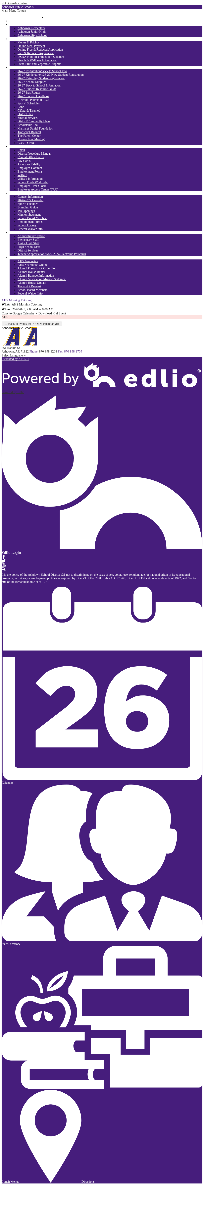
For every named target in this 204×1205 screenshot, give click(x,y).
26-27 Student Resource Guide (37, 89)
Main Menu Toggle (14, 10)
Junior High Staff (28, 243)
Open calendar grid (47, 323)
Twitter (4, 561)
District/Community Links (34, 121)
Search (4, 569)
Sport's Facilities (28, 203)
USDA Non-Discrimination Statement (41, 56)
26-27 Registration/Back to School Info (42, 71)
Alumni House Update (32, 282)
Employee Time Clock (32, 186)
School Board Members (32, 218)
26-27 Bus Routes (29, 92)
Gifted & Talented (29, 110)
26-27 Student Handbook (33, 96)
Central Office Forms (31, 157)
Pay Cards (24, 160)
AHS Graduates (28, 261)
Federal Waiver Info (30, 229)
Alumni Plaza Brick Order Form (38, 268)
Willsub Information (30, 178)
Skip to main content (14, 3)
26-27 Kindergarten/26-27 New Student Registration (51, 74)
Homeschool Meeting (31, 139)
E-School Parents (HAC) (33, 99)
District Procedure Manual (34, 153)
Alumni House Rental (31, 272)
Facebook (4, 557)
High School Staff (29, 246)
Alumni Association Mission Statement (42, 279)
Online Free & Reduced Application (40, 49)
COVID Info (26, 142)
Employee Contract (30, 168)
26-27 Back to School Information (39, 85)
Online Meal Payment (31, 46)
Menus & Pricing (28, 42)
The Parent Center (29, 135)
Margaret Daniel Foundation (35, 128)
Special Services (28, 117)
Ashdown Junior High (32, 31)
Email (21, 150)
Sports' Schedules (29, 103)
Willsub (22, 175)
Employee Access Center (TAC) (38, 189)
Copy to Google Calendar (18, 313)
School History (27, 225)
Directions (87, 1181)
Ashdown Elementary (31, 28)
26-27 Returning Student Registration (41, 78)
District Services (28, 250)
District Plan (25, 114)
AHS (5, 317)
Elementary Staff (28, 239)
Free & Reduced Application (36, 53)
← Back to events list (17, 323)
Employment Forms (30, 171)
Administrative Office (31, 236)
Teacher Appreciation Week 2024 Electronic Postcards (52, 254)
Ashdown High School (32, 35)
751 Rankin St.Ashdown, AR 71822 (15, 349)
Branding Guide (28, 207)
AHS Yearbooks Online (32, 264)
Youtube (4, 565)
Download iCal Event (52, 313)
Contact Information (30, 196)
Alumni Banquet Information (36, 275)
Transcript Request (29, 132)
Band (21, 107)
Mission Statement (29, 214)
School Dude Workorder (33, 182)
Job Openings (26, 211)
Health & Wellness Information (37, 60)
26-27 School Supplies (32, 81)
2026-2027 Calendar (30, 200)
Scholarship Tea (28, 125)
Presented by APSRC (15, 359)
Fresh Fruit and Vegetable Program (39, 64)
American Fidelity (29, 164)
